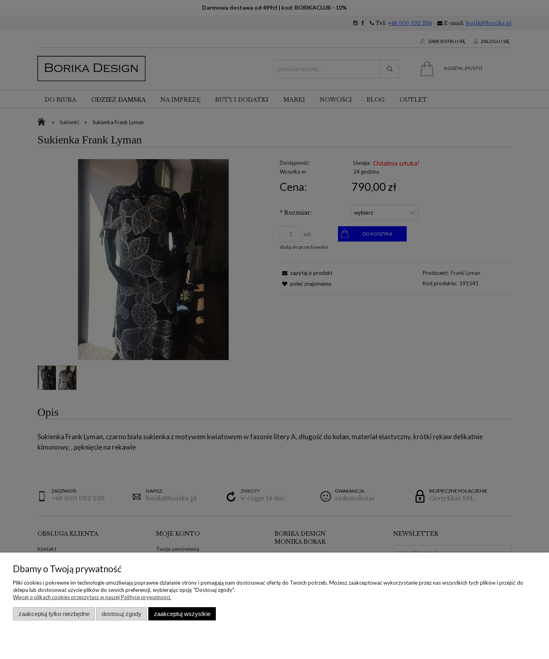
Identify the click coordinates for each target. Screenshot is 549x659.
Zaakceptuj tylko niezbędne (54, 613)
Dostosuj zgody (121, 613)
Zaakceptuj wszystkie (182, 613)
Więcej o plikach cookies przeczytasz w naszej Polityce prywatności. (92, 597)
